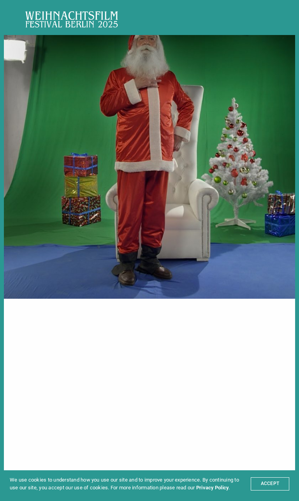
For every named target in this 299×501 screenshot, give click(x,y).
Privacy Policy (212, 487)
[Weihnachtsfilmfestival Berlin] (71, 19)
